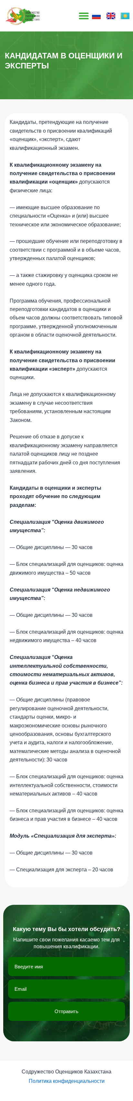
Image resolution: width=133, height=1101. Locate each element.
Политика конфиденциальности (67, 1081)
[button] (84, 16)
